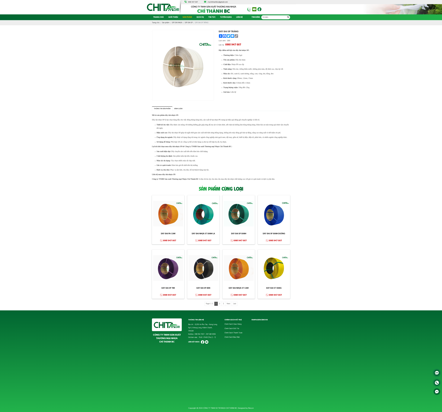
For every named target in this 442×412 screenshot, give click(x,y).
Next (228, 304)
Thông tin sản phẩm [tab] (162, 108)
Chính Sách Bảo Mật (232, 337)
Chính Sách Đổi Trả (231, 328)
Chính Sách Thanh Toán (233, 333)
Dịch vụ (200, 17)
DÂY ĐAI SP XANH (238, 234)
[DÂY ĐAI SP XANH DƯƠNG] (274, 213)
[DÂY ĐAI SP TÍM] (168, 268)
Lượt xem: (222, 41)
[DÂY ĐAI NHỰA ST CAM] (239, 268)
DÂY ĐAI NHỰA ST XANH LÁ (203, 234)
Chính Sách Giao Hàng (232, 324)
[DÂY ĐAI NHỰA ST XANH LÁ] (203, 213)
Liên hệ (239, 17)
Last (234, 304)
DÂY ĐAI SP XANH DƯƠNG (274, 234)
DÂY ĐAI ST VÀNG (274, 288)
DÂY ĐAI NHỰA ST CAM (239, 288)
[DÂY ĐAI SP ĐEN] (203, 268)
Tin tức (211, 17)
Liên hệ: (221, 45)
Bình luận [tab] (178, 108)
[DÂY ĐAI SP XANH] (239, 213)
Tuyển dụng (226, 17)
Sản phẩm (187, 17)
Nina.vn (251, 408)
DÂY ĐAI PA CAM (168, 234)
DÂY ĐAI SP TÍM (168, 288)
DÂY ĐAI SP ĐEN (203, 288)
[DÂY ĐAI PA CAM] (168, 213)
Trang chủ (158, 17)
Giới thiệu (173, 17)
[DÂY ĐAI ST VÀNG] (274, 268)
